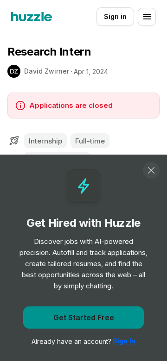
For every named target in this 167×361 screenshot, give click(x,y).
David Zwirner (46, 71)
